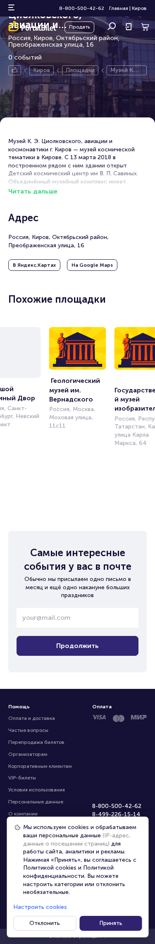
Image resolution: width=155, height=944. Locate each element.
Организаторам (28, 754)
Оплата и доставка (31, 718)
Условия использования (36, 790)
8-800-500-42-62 (81, 8)
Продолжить (77, 646)
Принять (110, 923)
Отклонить (44, 923)
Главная (118, 8)
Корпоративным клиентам (40, 766)
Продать (79, 27)
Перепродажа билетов (36, 742)
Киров (139, 8)
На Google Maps (92, 265)
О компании (23, 814)
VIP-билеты (22, 778)
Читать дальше (32, 191)
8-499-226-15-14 (116, 814)
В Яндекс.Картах (34, 265)
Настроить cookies (40, 907)
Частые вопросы (28, 730)
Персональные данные (35, 802)
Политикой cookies (49, 867)
